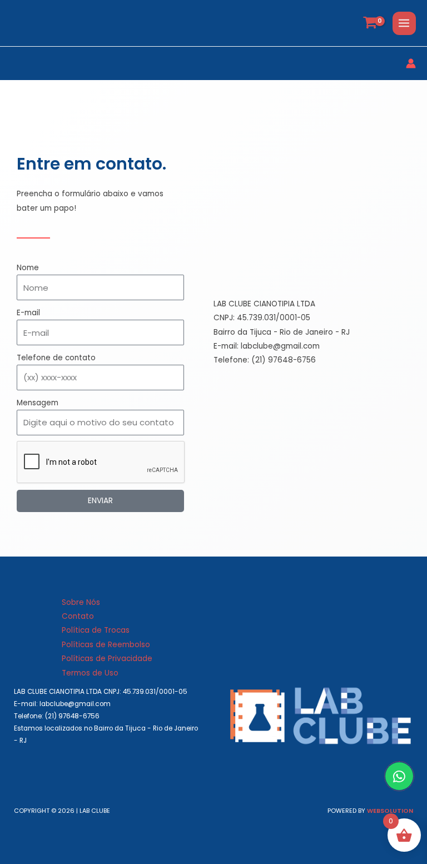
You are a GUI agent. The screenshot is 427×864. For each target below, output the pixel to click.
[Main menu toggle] (404, 23)
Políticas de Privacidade (107, 658)
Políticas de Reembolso (106, 644)
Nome (28, 267)
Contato (78, 616)
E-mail (28, 312)
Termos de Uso (90, 673)
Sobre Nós (81, 602)
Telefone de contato (56, 357)
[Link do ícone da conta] (411, 63)
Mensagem (37, 403)
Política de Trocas (96, 630)
